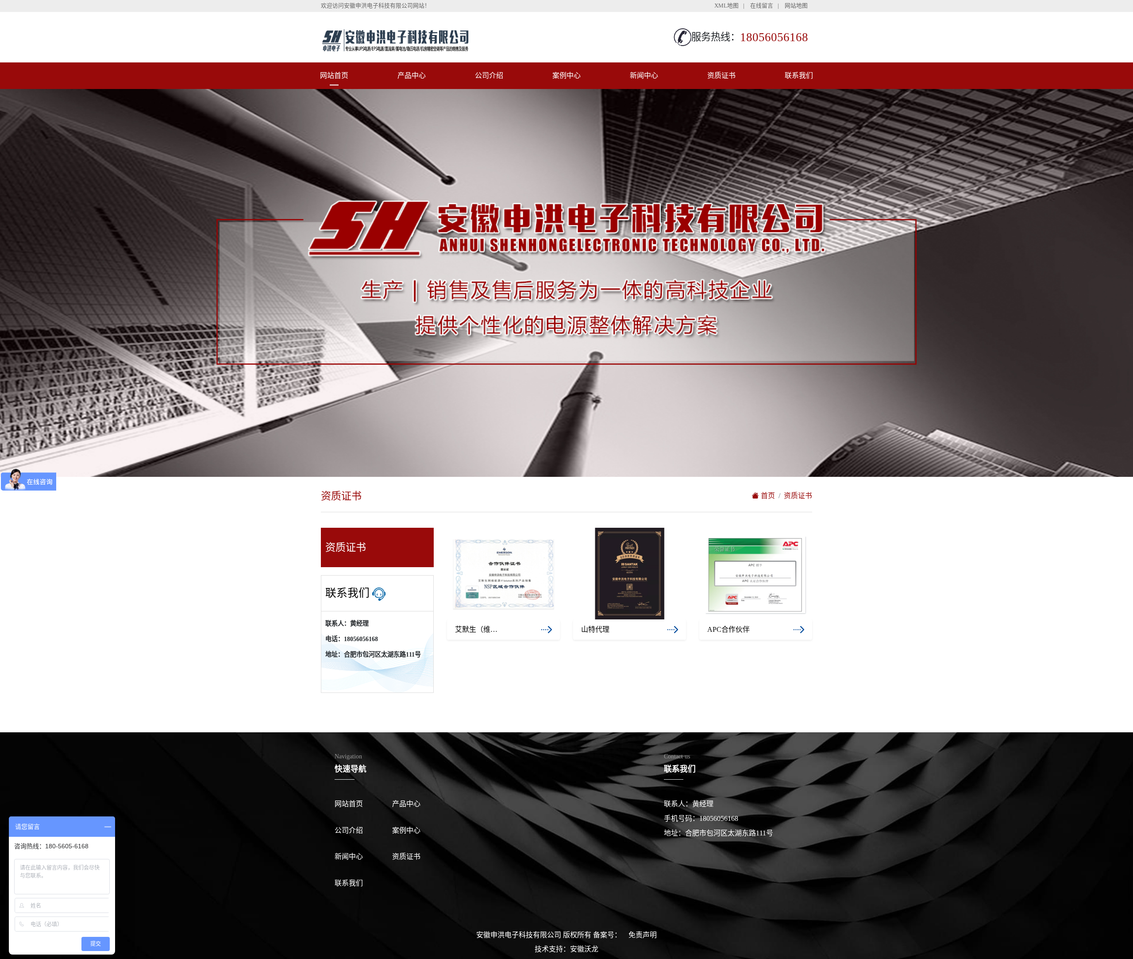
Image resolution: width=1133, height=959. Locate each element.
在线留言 (761, 6)
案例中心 (566, 75)
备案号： (607, 935)
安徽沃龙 (584, 949)
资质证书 (721, 75)
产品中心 (411, 75)
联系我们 (799, 75)
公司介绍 (489, 75)
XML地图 (726, 6)
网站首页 (334, 75)
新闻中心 (644, 75)
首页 (767, 495)
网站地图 (796, 6)
